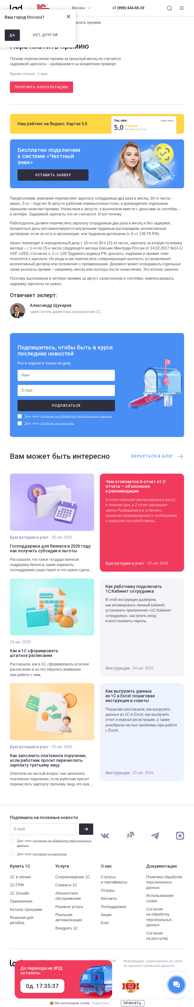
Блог (105, 923)
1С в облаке (20, 877)
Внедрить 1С (66, 928)
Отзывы (108, 890)
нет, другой (45, 35)
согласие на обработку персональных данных (76, 416)
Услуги (62, 866)
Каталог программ (26, 910)
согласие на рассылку (57, 423)
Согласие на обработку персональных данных (159, 917)
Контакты (109, 898)
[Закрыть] (104, 968)
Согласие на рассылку (157, 935)
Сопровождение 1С (72, 877)
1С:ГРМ (17, 885)
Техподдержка (113, 907)
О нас (106, 866)
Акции (106, 915)
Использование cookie (160, 898)
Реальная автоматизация (68, 917)
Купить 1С (20, 866)
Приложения (21, 901)
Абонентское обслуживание (68, 895)
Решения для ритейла (21, 920)
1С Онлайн (19, 893)
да (12, 35)
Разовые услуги (69, 907)
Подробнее (100, 1003)
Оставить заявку (53, 175)
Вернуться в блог (153, 456)
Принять (132, 1003)
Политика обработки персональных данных (164, 882)
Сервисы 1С (66, 885)
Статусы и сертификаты (114, 879)
